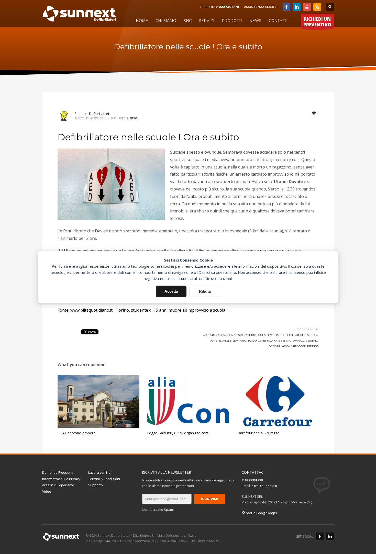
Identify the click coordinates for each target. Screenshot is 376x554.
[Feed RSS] (317, 7)
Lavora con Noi (99, 472)
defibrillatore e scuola (300, 335)
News (133, 118)
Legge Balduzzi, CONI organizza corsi (178, 433)
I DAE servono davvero (77, 433)
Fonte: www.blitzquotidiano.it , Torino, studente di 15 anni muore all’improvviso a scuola (141, 310)
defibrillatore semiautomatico (233, 340)
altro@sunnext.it (264, 485)
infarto (312, 346)
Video (46, 491)
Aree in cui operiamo (58, 485)
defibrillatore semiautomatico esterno (288, 340)
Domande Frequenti (57, 472)
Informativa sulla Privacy (61, 479)
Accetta (171, 291)
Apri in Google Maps (261, 513)
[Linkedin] (297, 7)
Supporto (95, 485)
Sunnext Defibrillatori (91, 113)
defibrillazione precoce (287, 346)
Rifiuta (205, 291)
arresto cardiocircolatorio (252, 335)
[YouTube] (307, 7)
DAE (277, 335)
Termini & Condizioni (104, 479)
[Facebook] (286, 7)
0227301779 (229, 7)
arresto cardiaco (216, 335)
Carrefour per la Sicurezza (258, 433)
